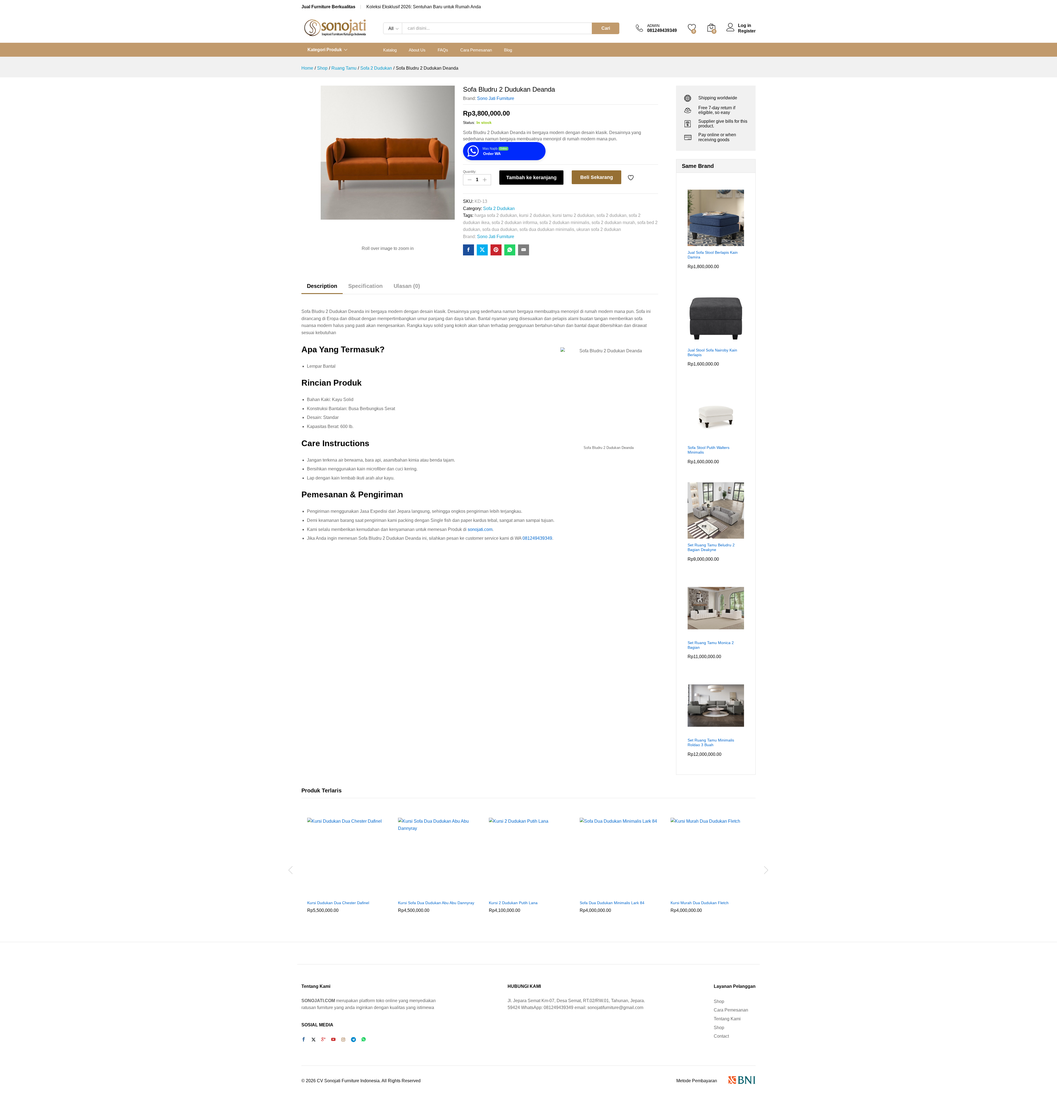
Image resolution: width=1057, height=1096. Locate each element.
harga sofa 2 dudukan (496, 215)
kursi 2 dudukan (534, 215)
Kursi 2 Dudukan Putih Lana (513, 903)
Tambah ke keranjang (531, 177)
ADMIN (653, 25)
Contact (721, 1036)
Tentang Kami (727, 1018)
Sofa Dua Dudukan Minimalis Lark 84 (612, 903)
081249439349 (537, 538)
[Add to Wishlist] (631, 177)
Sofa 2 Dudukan (499, 208)
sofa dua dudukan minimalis (546, 229)
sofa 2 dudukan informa (514, 222)
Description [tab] (322, 286)
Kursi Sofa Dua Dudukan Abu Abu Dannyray (436, 903)
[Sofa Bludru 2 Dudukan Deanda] (468, 249)
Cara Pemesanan (476, 50)
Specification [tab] (365, 286)
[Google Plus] (323, 1039)
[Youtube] (333, 1039)
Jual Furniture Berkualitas (328, 6)
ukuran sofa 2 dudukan (598, 229)
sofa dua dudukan (499, 229)
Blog (508, 50)
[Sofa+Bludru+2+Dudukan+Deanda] (482, 249)
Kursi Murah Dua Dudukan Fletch (700, 903)
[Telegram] (353, 1040)
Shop (719, 1001)
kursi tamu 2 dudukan (573, 215)
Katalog (390, 50)
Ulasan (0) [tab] (407, 286)
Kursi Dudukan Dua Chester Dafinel (338, 903)
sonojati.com (480, 529)
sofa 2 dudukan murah (613, 222)
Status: (469, 122)
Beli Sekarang (596, 177)
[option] (346, 869)
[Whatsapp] (364, 1040)
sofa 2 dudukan (611, 215)
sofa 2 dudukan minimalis (564, 222)
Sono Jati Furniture (495, 98)
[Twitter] (313, 1039)
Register (747, 31)
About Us (417, 50)
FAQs (443, 50)
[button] (340, 893)
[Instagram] (343, 1039)
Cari (605, 28)
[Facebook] (304, 1039)
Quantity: (469, 171)
